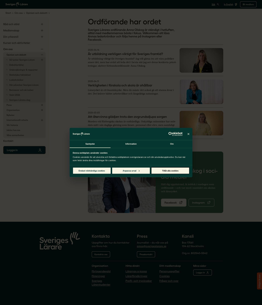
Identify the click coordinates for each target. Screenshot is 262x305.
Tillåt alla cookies (170, 170)
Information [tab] (131, 144)
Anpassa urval (129, 170)
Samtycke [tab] (90, 144)
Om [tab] (172, 144)
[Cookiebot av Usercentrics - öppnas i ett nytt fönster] (170, 134)
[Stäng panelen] (188, 134)
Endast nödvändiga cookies (92, 170)
